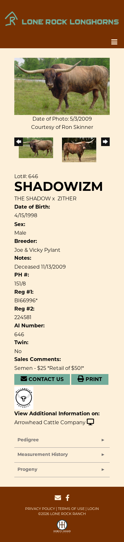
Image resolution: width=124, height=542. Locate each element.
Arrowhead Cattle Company (50, 422)
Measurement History (42, 454)
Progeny (27, 469)
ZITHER (67, 199)
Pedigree (28, 440)
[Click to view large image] (62, 86)
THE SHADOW (32, 199)
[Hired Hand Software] (62, 529)
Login (93, 508)
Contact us (45, 379)
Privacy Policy (40, 508)
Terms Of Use (71, 508)
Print (93, 379)
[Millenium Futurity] (25, 398)
